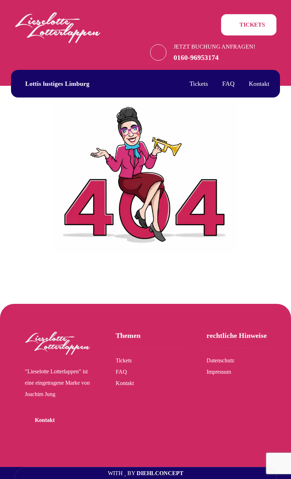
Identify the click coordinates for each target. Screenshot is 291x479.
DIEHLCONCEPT (160, 473)
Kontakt (125, 383)
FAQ (121, 372)
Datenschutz (220, 360)
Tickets (124, 360)
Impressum (219, 372)
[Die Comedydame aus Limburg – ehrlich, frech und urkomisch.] (58, 27)
